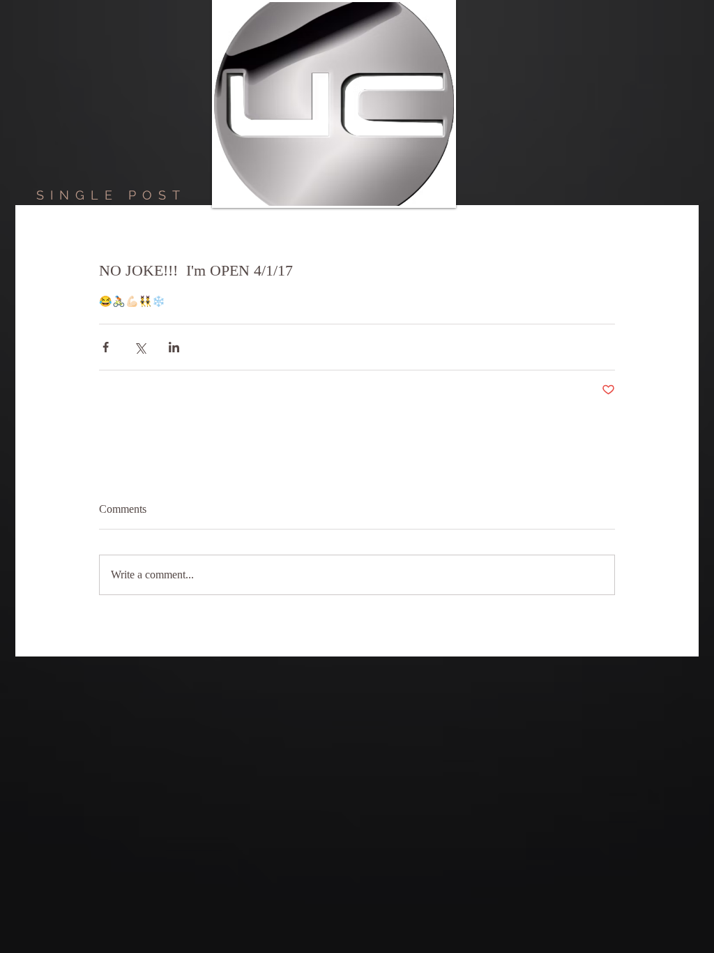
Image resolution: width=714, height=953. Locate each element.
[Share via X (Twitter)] (139, 347)
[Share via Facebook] (105, 347)
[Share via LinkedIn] (174, 347)
